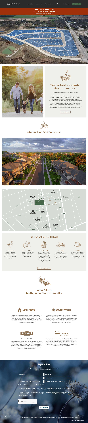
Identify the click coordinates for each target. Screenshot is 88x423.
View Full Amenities (44, 268)
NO (43, 384)
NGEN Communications (79, 420)
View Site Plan (65, 112)
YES (39, 384)
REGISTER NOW (44, 407)
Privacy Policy (81, 415)
